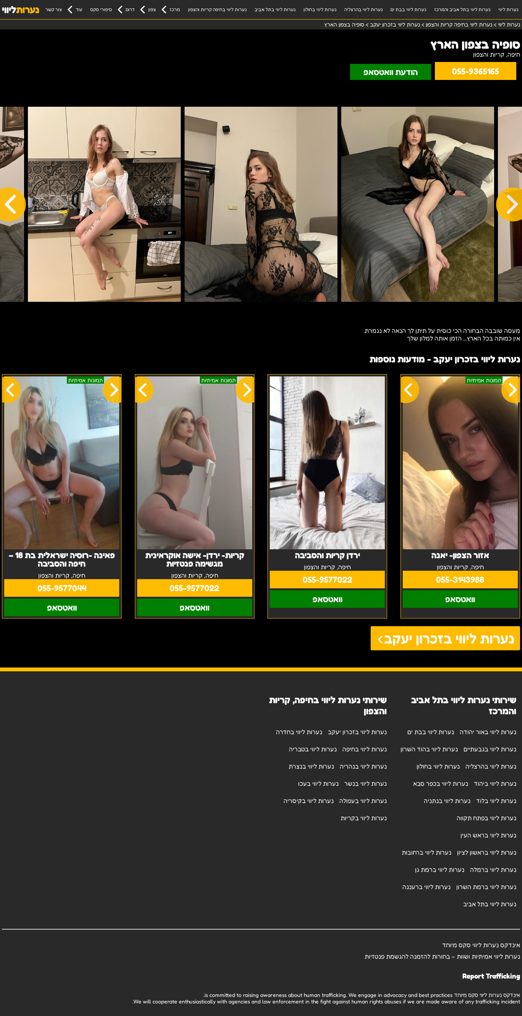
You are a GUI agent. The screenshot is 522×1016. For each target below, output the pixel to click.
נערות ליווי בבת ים (408, 9)
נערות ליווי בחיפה (364, 749)
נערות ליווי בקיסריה (309, 800)
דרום (130, 9)
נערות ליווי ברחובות (426, 852)
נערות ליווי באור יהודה (488, 732)
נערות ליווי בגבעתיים (490, 749)
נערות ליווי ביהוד (495, 783)
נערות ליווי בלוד (496, 800)
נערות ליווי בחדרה (299, 732)
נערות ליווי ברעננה (426, 887)
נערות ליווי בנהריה (363, 766)
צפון (152, 9)
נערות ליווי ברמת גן (439, 869)
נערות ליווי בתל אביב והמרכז (462, 9)
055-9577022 (327, 580)
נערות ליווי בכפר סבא (440, 783)
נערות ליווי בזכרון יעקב (449, 638)
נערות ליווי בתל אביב (275, 9)
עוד (79, 9)
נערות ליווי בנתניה (447, 800)
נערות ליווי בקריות (363, 818)
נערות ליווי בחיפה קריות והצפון (217, 9)
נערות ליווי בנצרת (311, 766)
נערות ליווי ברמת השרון (486, 887)
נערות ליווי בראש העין (488, 835)
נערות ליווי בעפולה (363, 800)
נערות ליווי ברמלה (493, 869)
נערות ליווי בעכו (318, 783)
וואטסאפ (460, 599)
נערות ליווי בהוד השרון (429, 749)
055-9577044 (61, 588)
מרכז (175, 9)
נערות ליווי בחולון (319, 9)
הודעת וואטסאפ (390, 72)
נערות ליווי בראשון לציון (486, 852)
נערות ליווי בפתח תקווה (486, 818)
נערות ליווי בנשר (365, 783)
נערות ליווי (508, 9)
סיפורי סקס (101, 9)
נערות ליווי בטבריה (313, 749)
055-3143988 (460, 580)
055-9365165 (475, 71)
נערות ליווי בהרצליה (363, 9)
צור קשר (53, 9)
